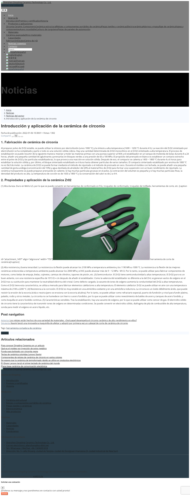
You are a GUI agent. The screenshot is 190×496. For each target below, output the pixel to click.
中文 (14, 57)
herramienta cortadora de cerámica (23, 328)
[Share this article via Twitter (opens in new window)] (16, 136)
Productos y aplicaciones (20, 23)
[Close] (2, 487)
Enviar (4, 494)
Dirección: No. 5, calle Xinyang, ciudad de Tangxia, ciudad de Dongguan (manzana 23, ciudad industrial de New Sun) (62, 451)
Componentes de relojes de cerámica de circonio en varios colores (31, 357)
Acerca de (13, 18)
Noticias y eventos (17, 43)
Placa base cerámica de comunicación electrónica (24, 366)
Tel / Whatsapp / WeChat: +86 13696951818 (27, 448)
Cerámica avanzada (15, 35)
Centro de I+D (31, 40)
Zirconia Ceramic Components (21, 26)
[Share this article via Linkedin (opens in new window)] (19, 136)
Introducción (12, 20)
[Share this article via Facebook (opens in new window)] (13, 136)
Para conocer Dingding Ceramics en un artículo (22, 345)
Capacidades (14, 37)
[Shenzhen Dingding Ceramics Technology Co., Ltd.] (26, 2)
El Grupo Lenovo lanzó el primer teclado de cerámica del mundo (30, 363)
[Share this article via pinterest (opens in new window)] (22, 136)
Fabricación (11, 40)
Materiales (13, 32)
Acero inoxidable (28, 29)
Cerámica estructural (46, 26)
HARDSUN (38, 476)
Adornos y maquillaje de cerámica (159, 26)
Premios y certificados (29, 20)
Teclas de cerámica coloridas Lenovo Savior (21, 354)
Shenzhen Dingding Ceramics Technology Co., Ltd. (30, 442)
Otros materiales (33, 35)
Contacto (12, 46)
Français (20, 60)
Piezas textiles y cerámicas (114, 26)
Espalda (5, 333)
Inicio (10, 15)
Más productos (13, 411)
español (22, 52)
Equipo (20, 40)
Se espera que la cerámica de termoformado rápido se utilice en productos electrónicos (41, 360)
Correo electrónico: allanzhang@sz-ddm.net (27, 445)
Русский (20, 66)
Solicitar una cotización (12, 5)
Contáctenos (12, 431)
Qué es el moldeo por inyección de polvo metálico (24, 348)
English (18, 55)
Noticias (10, 428)
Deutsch (20, 63)
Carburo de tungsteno (47, 29)
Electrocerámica (135, 26)
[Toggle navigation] (4, 10)
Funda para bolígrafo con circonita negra (19, 351)
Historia (44, 20)
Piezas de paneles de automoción (74, 29)
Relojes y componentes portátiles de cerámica (78, 26)
